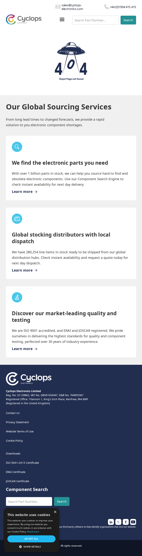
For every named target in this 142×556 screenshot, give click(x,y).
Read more (33, 531)
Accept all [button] (31, 538)
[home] (29, 20)
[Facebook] (133, 522)
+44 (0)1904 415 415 (123, 7)
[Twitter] (111, 522)
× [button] (55, 512)
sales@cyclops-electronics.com (72, 7)
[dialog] (31, 530)
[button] (62, 19)
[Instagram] (118, 522)
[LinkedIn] (126, 522)
